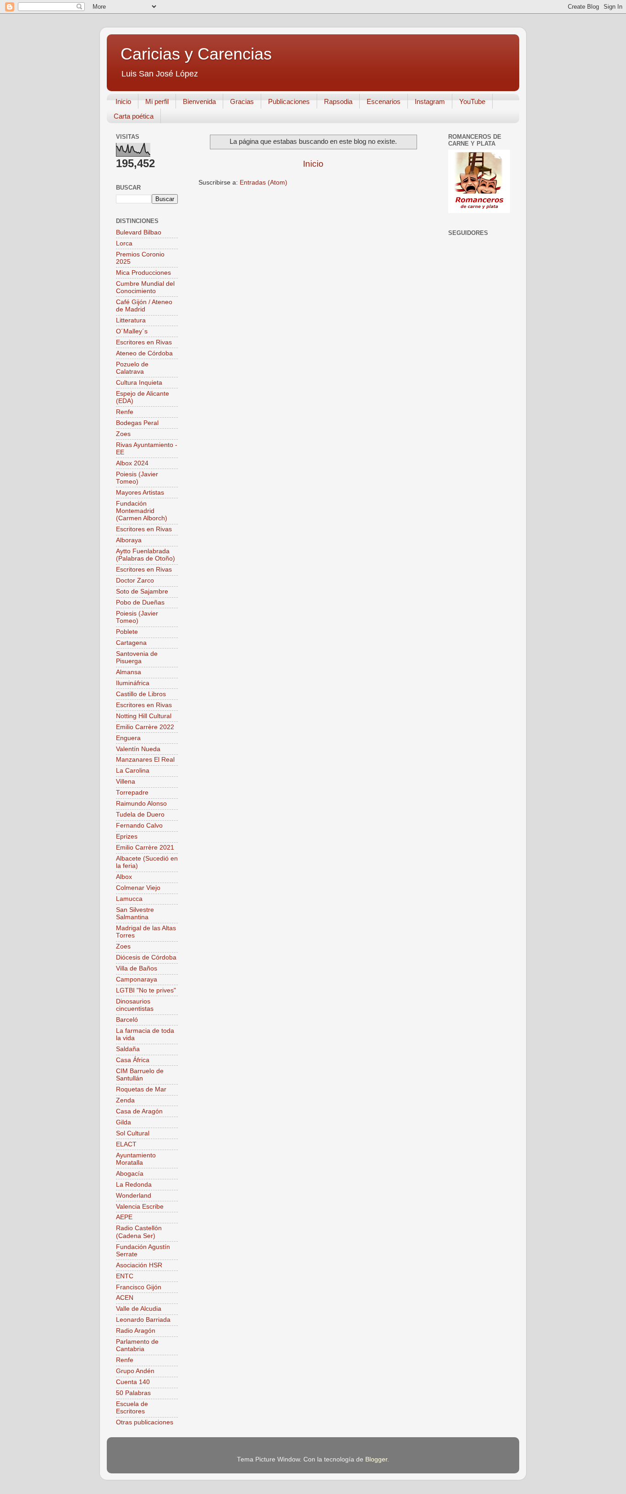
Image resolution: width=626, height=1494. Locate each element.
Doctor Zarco (135, 580)
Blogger (376, 1459)
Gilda (123, 1122)
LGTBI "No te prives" (146, 990)
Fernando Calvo (139, 825)
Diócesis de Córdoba (146, 957)
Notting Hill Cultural (143, 716)
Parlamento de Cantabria (137, 1345)
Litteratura (131, 320)
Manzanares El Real (145, 759)
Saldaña (128, 1049)
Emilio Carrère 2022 (145, 727)
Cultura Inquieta (139, 382)
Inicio (123, 101)
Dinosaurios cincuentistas (135, 1005)
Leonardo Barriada (143, 1319)
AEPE (124, 1217)
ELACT (126, 1144)
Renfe (124, 412)
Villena (125, 781)
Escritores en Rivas (144, 342)
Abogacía (129, 1173)
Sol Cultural (132, 1133)
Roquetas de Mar (141, 1089)
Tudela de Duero (140, 814)
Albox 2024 (132, 463)
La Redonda (134, 1184)
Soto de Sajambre (142, 591)
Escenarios (384, 101)
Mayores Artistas (140, 492)
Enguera (128, 738)
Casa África (132, 1060)
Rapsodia (338, 101)
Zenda (125, 1100)
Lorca (124, 243)
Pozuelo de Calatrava (132, 368)
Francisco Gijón (138, 1287)
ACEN (124, 1297)
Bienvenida (199, 101)
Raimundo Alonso (141, 803)
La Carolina (132, 770)
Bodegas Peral (137, 423)
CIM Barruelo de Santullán (140, 1075)
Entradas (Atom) (263, 182)
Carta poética (134, 116)
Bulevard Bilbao (138, 232)
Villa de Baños (136, 968)
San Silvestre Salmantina (135, 913)
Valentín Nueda (138, 749)
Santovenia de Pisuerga (137, 657)
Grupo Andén (135, 1371)
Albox (124, 876)
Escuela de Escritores (132, 1408)
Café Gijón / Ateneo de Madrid (144, 306)
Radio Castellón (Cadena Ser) (139, 1232)
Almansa (128, 672)
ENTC (124, 1276)
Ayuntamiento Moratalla (136, 1159)
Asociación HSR (139, 1265)
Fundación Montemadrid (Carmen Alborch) (141, 511)
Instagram (430, 101)
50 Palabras (133, 1393)
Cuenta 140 (133, 1382)
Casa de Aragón (139, 1111)
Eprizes (126, 836)
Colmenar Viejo (138, 887)
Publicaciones (289, 101)
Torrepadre (132, 792)
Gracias (242, 101)
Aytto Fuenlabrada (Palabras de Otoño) (145, 555)
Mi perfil (157, 101)
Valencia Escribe (140, 1206)
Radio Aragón (135, 1330)
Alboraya (129, 540)
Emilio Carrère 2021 (145, 847)
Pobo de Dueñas (140, 602)
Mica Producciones (143, 272)
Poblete (127, 631)
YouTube (472, 101)
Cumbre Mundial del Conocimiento (145, 287)
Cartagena (131, 642)
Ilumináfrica (132, 683)
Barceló (127, 1019)
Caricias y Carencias (196, 53)
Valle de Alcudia (138, 1308)
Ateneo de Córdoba (144, 353)
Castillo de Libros (141, 694)
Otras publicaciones (144, 1422)
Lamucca (129, 898)
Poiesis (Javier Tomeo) (137, 478)
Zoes (123, 434)
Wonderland (133, 1195)
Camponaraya (136, 979)
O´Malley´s (132, 331)
